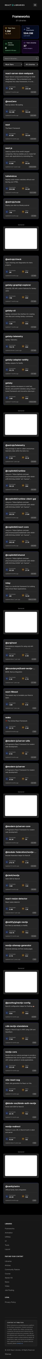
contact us (20, 1343)
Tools (7, 1245)
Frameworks (9, 1229)
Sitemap (8, 1354)
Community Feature (12, 1269)
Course (7, 1274)
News (7, 1282)
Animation (9, 1233)
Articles (8, 1265)
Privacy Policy (10, 1302)
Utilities (7, 1237)
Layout (7, 1249)
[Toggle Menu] (35, 5)
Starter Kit (9, 1278)
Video (7, 1286)
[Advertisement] (21, 238)
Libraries (8, 1261)
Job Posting (9, 1290)
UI (6, 1241)
